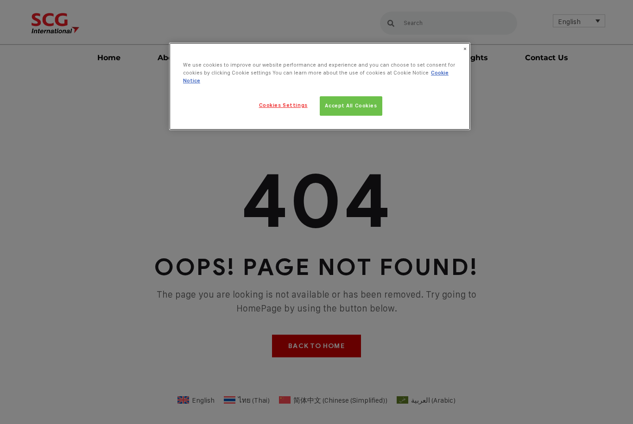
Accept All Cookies (351, 105)
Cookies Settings (283, 105)
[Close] (464, 49)
